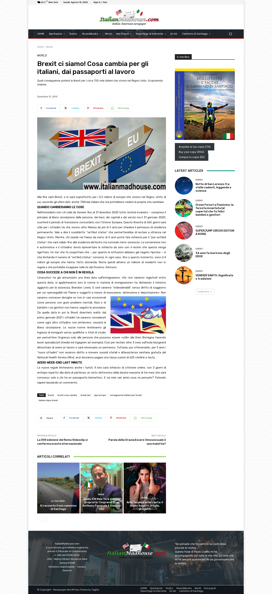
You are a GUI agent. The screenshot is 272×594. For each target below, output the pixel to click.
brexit (51, 395)
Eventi (199, 180)
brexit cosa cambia (67, 395)
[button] (230, 34)
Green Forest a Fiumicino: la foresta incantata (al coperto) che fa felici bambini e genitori (215, 209)
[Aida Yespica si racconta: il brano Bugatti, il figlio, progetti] (145, 488)
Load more (203, 291)
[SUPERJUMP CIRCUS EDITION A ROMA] (184, 231)
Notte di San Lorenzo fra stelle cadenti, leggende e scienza (213, 187)
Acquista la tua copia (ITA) (195, 146)
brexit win (86, 395)
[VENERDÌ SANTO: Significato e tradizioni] (184, 275)
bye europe (100, 395)
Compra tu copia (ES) (192, 157)
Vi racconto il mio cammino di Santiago (58, 507)
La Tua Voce (58, 501)
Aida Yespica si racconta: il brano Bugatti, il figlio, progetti (145, 506)
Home (40, 46)
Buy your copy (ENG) (191, 151)
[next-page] (45, 519)
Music (144, 498)
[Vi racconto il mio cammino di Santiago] (58, 488)
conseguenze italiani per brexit (126, 395)
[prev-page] (39, 519)
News (101, 494)
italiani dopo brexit (48, 400)
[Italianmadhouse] (129, 17)
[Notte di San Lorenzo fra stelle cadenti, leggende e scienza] (184, 186)
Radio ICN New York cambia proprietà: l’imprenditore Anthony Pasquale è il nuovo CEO (101, 504)
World (49, 46)
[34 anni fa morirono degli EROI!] (184, 253)
